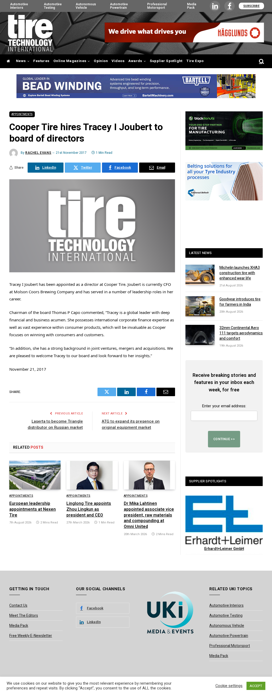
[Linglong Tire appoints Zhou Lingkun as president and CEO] (92, 475)
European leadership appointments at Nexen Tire (32, 509)
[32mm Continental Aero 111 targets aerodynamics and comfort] (200, 335)
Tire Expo (195, 61)
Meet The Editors (23, 615)
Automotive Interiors (19, 6)
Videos (118, 61)
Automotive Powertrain (119, 6)
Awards (135, 61)
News (21, 61)
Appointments (22, 114)
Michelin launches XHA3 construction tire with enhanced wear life (239, 273)
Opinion (101, 61)
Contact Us (18, 605)
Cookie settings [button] (229, 686)
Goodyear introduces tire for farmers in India (240, 302)
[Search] (261, 61)
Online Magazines (69, 61)
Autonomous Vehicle (86, 6)
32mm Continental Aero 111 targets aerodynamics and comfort (241, 333)
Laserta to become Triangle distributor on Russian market (55, 424)
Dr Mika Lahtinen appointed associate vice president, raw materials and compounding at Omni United (149, 515)
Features (41, 61)
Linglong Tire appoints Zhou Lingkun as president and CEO (88, 509)
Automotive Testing (53, 6)
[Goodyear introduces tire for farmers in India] (200, 306)
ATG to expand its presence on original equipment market (131, 424)
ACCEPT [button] (256, 685)
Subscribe (251, 6)
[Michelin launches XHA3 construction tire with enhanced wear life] (200, 275)
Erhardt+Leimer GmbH (224, 549)
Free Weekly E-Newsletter (30, 636)
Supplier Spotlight (166, 61)
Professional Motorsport (157, 6)
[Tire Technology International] (30, 33)
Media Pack (191, 6)
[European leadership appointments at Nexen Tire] (35, 475)
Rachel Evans (38, 152)
